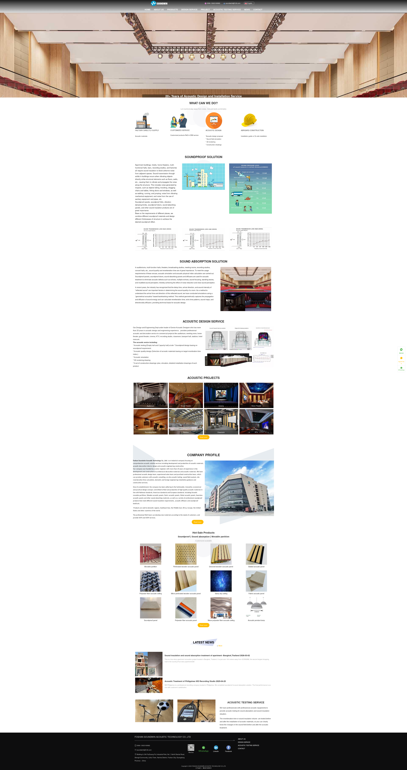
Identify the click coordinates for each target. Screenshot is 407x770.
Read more (203, 437)
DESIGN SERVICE (189, 9)
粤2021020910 (207, 768)
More (220, 645)
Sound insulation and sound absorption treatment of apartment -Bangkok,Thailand (202, 655)
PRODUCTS (172, 9)
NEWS (247, 9)
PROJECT (205, 9)
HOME (147, 9)
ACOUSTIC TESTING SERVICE (227, 9)
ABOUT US (159, 9)
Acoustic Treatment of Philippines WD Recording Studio (190, 681)
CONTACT (257, 9)
